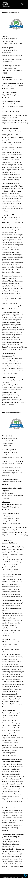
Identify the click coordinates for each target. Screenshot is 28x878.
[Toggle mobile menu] (25, 4)
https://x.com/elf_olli (9, 118)
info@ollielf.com (12, 50)
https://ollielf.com (14, 65)
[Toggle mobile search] (22, 4)
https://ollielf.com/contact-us (12, 55)
